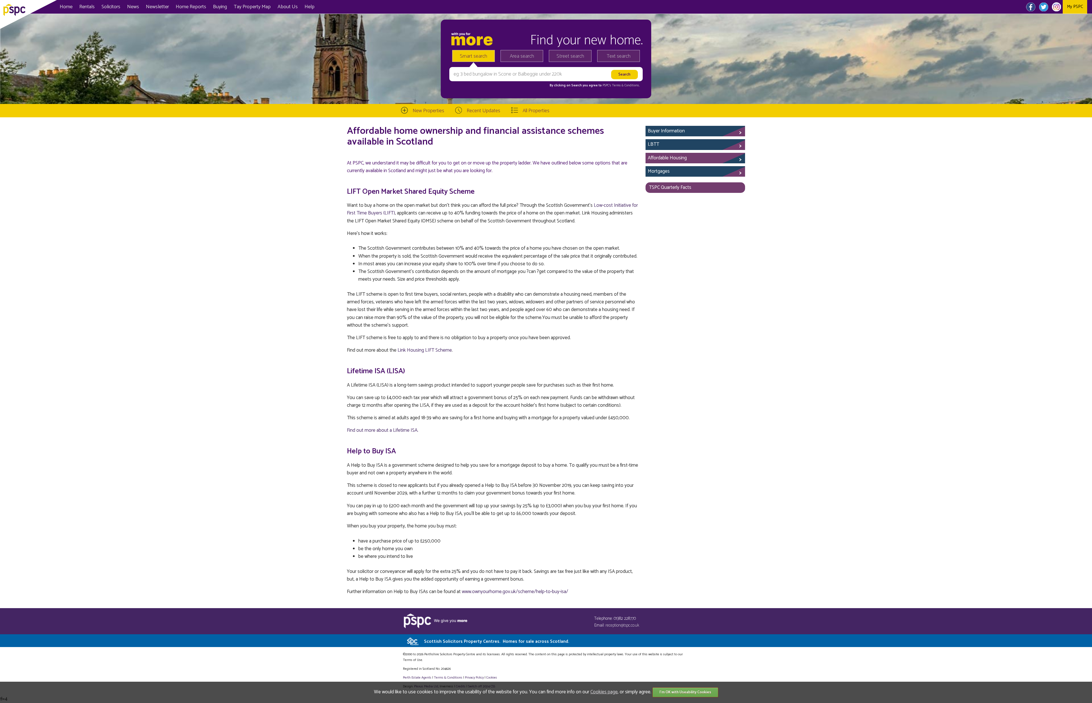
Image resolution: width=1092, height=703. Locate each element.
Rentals (87, 7)
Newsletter (157, 7)
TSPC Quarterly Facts (670, 187)
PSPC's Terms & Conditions (621, 85)
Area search (522, 56)
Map (252, 7)
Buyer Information (666, 131)
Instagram (1056, 7)
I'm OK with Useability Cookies (685, 692)
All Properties (536, 111)
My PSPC (1075, 6)
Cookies (491, 677)
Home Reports (191, 7)
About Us (288, 7)
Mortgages (659, 171)
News (133, 7)
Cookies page (604, 692)
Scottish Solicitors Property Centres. (496, 641)
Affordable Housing (667, 158)
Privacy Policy (474, 677)
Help (310, 7)
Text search (618, 56)
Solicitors (111, 7)
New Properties (428, 111)
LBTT (653, 144)
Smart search (473, 56)
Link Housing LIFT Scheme (425, 350)
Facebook (1030, 7)
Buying (220, 7)
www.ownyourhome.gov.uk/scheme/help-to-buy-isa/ (515, 592)
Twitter (1043, 7)
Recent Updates (483, 111)
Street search (570, 56)
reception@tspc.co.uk (622, 625)
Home (66, 7)
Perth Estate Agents (417, 677)
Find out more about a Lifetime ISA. (382, 430)
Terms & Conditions (448, 677)
